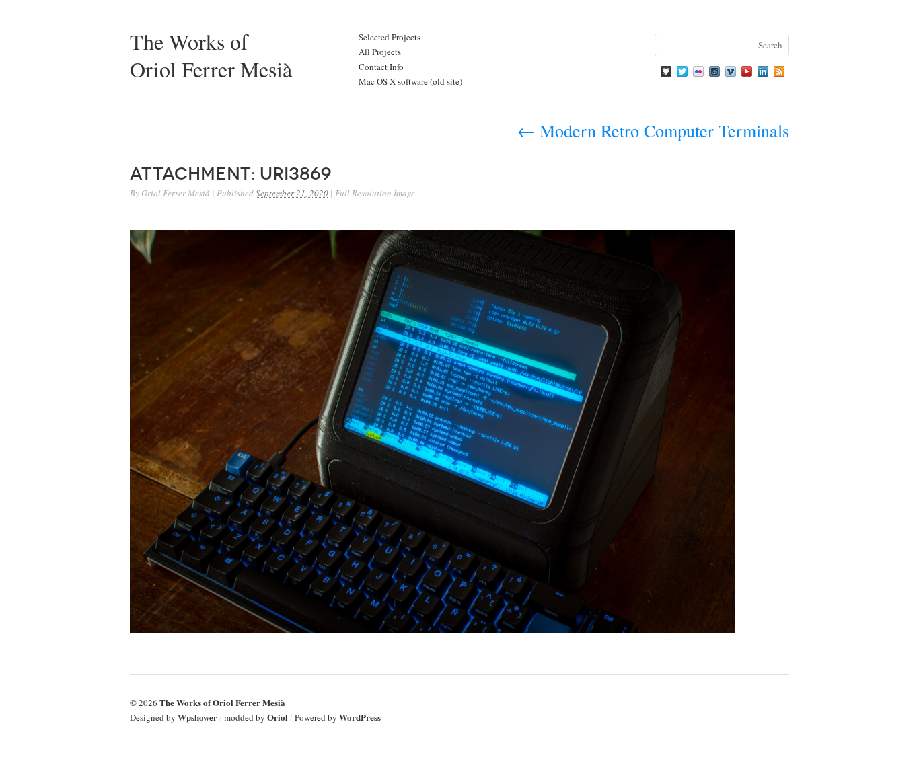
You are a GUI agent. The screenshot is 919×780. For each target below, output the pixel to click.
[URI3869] (432, 629)
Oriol (277, 717)
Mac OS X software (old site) (410, 81)
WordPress (360, 717)
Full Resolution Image (375, 193)
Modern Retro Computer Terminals (653, 130)
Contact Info (381, 67)
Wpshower (197, 717)
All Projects (380, 52)
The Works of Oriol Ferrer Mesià (211, 55)
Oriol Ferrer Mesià (175, 193)
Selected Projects (389, 37)
